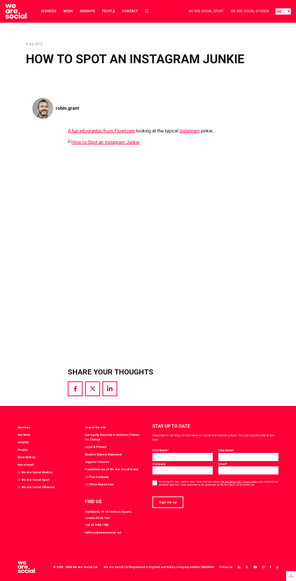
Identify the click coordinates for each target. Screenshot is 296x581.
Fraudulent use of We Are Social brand (111, 469)
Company (158, 464)
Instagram (189, 131)
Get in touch (26, 464)
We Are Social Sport (206, 11)
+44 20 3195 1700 (96, 525)
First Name (160, 450)
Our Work (24, 435)
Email (222, 464)
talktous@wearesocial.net (103, 532)
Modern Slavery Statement (103, 454)
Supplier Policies (97, 462)
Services (48, 11)
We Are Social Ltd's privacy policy (239, 481)
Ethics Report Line (101, 484)
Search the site (95, 427)
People (108, 11)
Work (68, 11)
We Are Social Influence (38, 487)
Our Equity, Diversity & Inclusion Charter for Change (112, 437)
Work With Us (27, 457)
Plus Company (98, 477)
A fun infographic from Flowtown (101, 131)
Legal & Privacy (95, 447)
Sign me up (168, 502)
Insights (87, 11)
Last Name (226, 450)
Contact (130, 11)
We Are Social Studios (250, 11)
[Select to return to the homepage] (12, 11)
